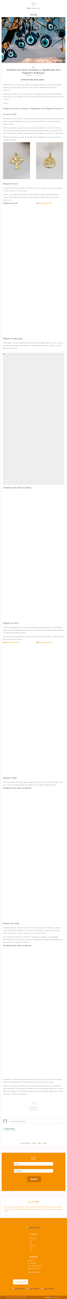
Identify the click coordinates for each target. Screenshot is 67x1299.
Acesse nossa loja (20, 1282)
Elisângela (29, 75)
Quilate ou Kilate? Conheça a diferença (32, 1209)
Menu (32, 15)
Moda (31, 1247)
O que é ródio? (14, 1209)
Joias (31, 1243)
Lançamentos (33, 1245)
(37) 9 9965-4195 (31, 1263)
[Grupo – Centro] (33, 419)
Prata (31, 1250)
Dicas (31, 1240)
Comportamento (33, 1238)
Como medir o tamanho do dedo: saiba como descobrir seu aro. (22, 1207)
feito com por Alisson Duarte (51, 1297)
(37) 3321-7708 (31, 1260)
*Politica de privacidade (33, 1272)
